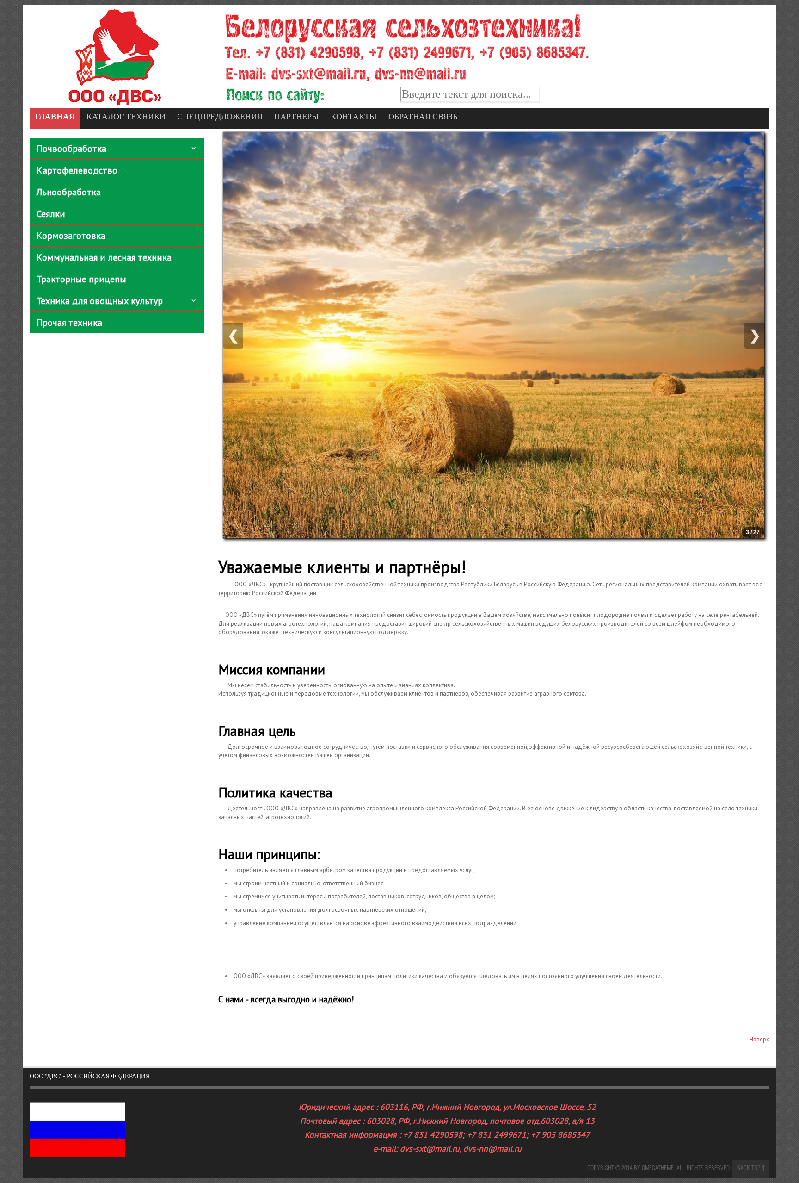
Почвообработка (71, 149)
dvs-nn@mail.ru (492, 1148)
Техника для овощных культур (100, 301)
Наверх (759, 1039)
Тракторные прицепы (81, 279)
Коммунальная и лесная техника (104, 257)
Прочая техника (69, 323)
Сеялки (51, 214)
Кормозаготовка (71, 236)
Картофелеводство (77, 170)
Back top (749, 1169)
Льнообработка (69, 192)
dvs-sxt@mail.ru (430, 1148)
